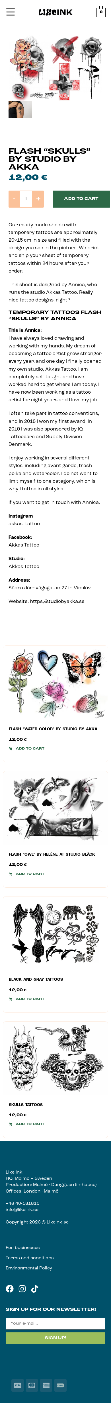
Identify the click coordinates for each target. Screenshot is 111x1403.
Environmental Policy (29, 1268)
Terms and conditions (30, 1258)
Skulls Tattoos (26, 1105)
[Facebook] (10, 1289)
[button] (26, 748)
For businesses (23, 1248)
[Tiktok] (35, 1289)
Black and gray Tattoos (36, 980)
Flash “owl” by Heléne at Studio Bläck (52, 855)
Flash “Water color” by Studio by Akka (53, 729)
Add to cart (81, 199)
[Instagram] (22, 1289)
